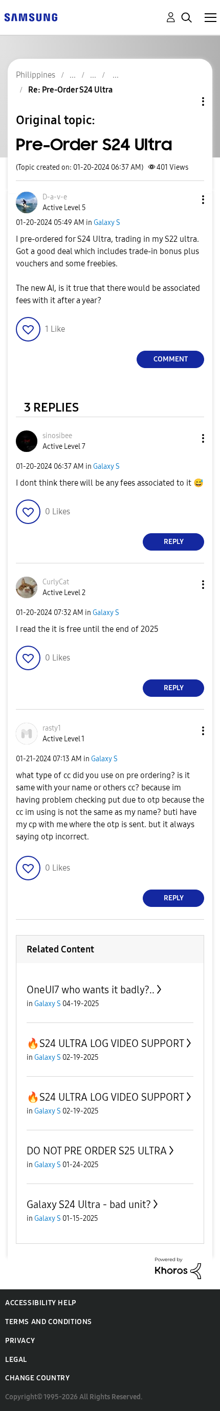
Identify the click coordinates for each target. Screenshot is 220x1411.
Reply (174, 541)
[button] (186, 200)
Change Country (37, 1378)
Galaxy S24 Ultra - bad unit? (89, 1204)
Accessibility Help (40, 1303)
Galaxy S (107, 222)
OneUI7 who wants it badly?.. (91, 990)
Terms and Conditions (48, 1321)
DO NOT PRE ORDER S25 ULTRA (97, 1151)
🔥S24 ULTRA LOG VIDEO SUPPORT (105, 1043)
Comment (170, 359)
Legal (16, 1359)
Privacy (20, 1340)
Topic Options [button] (185, 101)
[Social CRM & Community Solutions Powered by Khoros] (178, 1267)
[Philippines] (30, 16)
